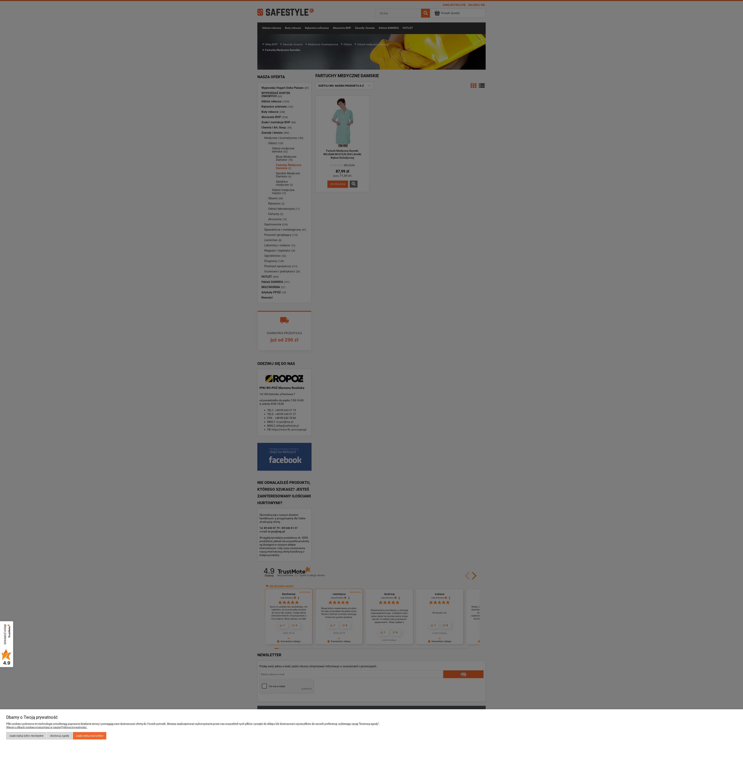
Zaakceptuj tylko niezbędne (26, 735)
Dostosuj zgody (59, 735)
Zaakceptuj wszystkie (89, 735)
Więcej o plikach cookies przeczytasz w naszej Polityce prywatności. (46, 727)
